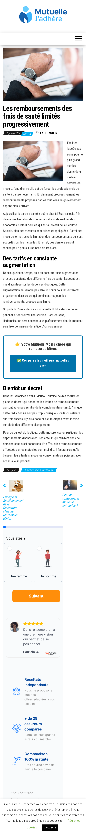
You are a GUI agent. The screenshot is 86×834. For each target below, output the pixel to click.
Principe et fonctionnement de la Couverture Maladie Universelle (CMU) (13, 507)
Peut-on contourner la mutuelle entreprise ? (70, 500)
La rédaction (48, 133)
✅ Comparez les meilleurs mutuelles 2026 (43, 363)
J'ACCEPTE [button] (50, 827)
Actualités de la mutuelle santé (39, 470)
